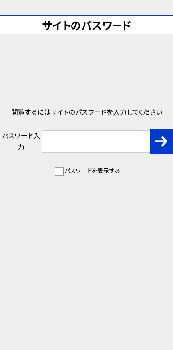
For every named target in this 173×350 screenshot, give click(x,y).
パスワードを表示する (92, 170)
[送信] (161, 141)
